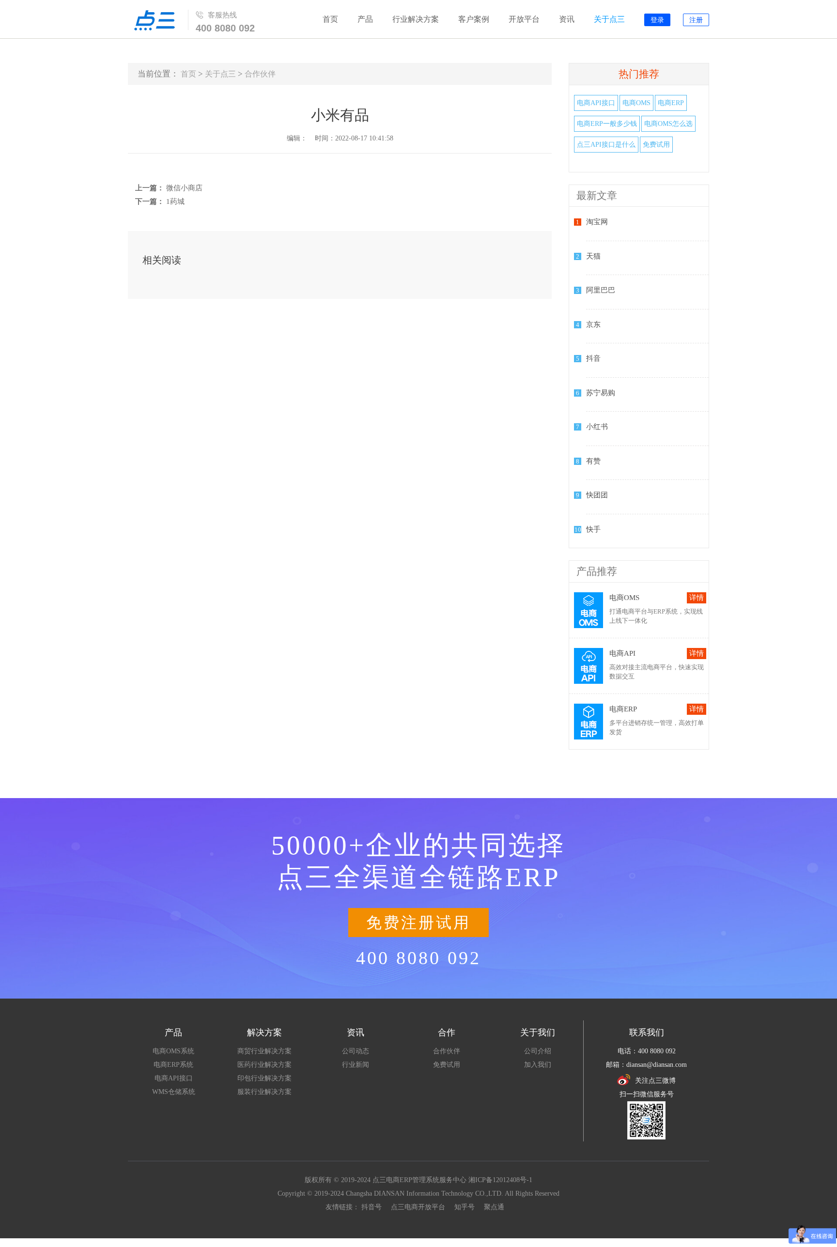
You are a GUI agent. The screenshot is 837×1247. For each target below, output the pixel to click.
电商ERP (671, 103)
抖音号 (371, 1207)
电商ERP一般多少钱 (607, 123)
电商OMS (636, 103)
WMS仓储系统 (173, 1091)
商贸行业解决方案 (264, 1051)
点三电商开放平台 (418, 1207)
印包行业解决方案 (264, 1078)
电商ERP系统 (173, 1064)
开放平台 (524, 19)
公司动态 (355, 1051)
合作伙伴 (260, 74)
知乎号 (464, 1207)
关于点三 (609, 19)
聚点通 (494, 1207)
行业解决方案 (415, 19)
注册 (696, 20)
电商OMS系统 (173, 1051)
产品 (365, 19)
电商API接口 (596, 103)
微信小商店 (184, 188)
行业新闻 (355, 1064)
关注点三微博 (655, 1080)
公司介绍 (537, 1051)
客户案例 (473, 19)
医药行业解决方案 (264, 1064)
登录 (657, 20)
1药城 (175, 201)
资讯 (566, 19)
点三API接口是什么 (606, 144)
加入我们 (537, 1064)
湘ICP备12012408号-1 (500, 1180)
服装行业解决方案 (264, 1091)
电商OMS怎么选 (668, 123)
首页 (330, 19)
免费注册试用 (418, 922)
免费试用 (656, 144)
